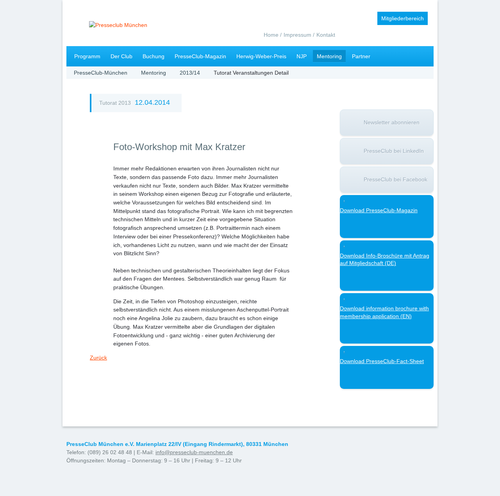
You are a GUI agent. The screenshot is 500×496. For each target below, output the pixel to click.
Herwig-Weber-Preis (261, 56)
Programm (87, 56)
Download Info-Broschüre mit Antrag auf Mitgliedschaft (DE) (384, 259)
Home (271, 35)
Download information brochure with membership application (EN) (384, 312)
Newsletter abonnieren (392, 122)
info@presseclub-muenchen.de (194, 452)
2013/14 (190, 73)
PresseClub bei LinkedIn (394, 151)
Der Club (121, 56)
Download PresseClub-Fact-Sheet (382, 361)
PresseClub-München (100, 73)
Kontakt (325, 35)
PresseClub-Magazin (200, 56)
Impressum (297, 35)
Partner (361, 56)
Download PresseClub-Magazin (379, 210)
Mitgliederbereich (402, 18)
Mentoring (329, 56)
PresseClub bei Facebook (395, 179)
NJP (301, 56)
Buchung (153, 56)
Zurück (98, 358)
